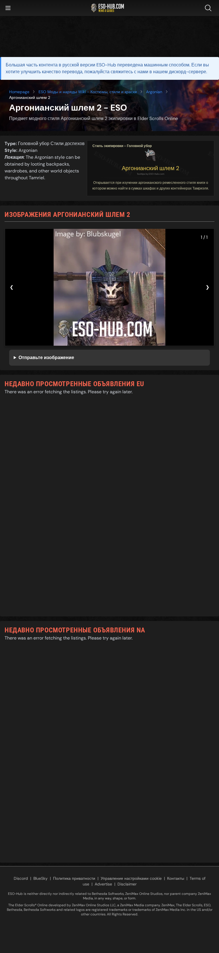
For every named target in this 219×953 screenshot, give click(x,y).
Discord (21, 878)
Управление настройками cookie (131, 878)
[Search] (209, 8)
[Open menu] (8, 8)
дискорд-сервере (187, 72)
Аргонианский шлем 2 (150, 168)
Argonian (154, 91)
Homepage (19, 91)
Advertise (103, 884)
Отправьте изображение (46, 358)
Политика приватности (74, 878)
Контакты (175, 878)
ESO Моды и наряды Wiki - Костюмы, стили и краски (87, 91)
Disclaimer (127, 884)
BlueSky (40, 878)
